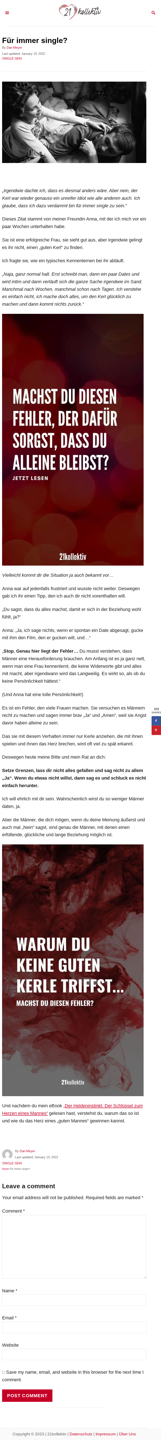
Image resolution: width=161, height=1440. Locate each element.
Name (9, 1290)
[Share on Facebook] (156, 720)
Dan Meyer (14, 47)
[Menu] (7, 13)
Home (5, 1168)
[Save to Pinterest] (156, 730)
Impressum (106, 1434)
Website (10, 1345)
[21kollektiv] (80, 13)
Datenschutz (81, 1434)
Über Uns (127, 1434)
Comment (13, 1211)
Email (9, 1317)
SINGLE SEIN (12, 58)
